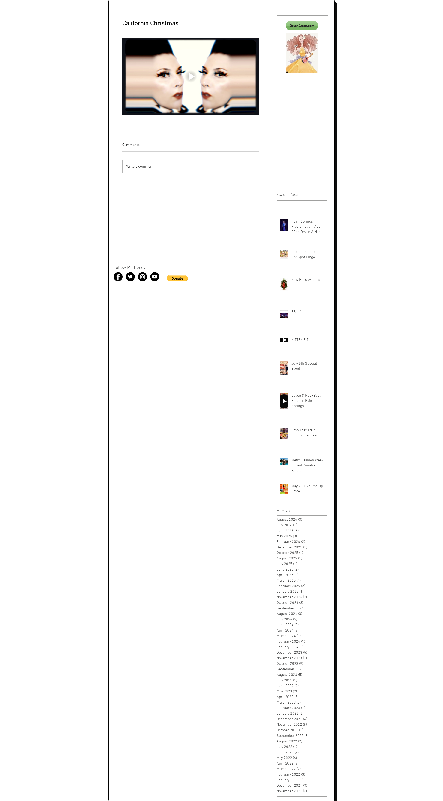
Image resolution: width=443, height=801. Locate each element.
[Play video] (190, 76)
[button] (177, 278)
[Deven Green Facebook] (118, 276)
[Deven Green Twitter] (130, 276)
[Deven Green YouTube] (154, 276)
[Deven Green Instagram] (142, 276)
